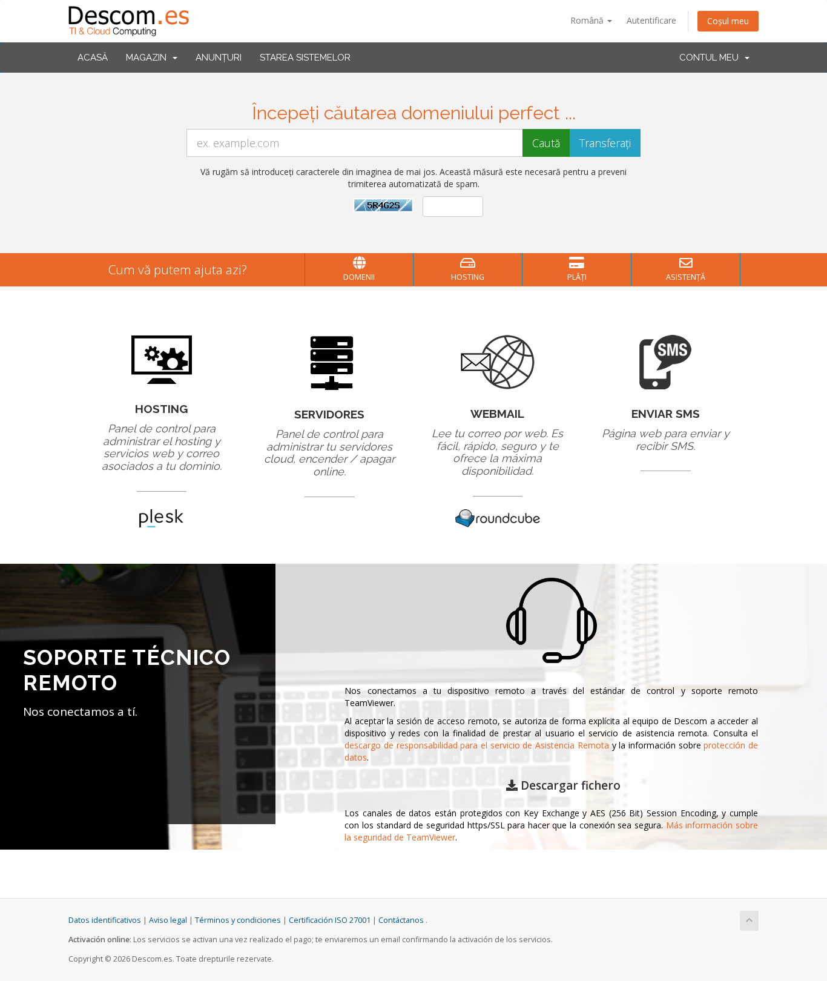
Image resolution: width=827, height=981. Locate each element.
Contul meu (711, 57)
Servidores (329, 414)
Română (588, 20)
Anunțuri (219, 57)
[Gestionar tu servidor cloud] (330, 361)
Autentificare (651, 20)
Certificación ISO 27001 (330, 920)
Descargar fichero (569, 785)
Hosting (161, 408)
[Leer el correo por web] (498, 361)
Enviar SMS (665, 413)
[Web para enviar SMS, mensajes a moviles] (665, 361)
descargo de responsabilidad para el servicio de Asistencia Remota (476, 745)
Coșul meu (728, 21)
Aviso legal (168, 920)
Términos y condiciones (238, 920)
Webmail (497, 413)
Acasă (92, 57)
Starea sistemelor (305, 57)
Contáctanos (401, 920)
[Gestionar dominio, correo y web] (161, 359)
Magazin (148, 57)
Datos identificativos (104, 920)
